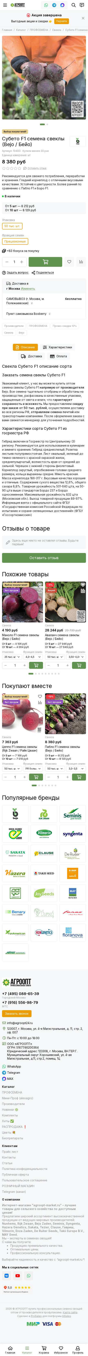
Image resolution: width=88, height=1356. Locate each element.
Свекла (56, 29)
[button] (42, 124)
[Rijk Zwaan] (44, 814)
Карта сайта (70, 1312)
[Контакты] (82, 5)
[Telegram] (54, 5)
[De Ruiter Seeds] (73, 853)
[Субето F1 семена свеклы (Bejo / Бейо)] (44, 78)
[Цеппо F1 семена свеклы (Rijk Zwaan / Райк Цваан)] (22, 713)
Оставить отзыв (44, 558)
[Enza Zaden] (15, 833)
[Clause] (44, 853)
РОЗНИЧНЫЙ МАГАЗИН (18, 1186)
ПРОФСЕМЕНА (39, 29)
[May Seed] (73, 893)
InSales (66, 1316)
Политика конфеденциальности (24, 1169)
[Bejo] (78, 141)
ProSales (36, 1316)
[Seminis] (73, 814)
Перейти (61, 21)
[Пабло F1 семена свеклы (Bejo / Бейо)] (65, 713)
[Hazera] (15, 873)
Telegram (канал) (14, 1191)
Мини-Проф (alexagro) (17, 1098)
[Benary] (15, 913)
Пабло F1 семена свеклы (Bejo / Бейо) (62, 748)
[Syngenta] (73, 833)
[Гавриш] (15, 893)
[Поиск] (74, 5)
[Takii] (44, 873)
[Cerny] (44, 913)
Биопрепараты (12, 1138)
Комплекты (10, 1115)
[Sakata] (15, 853)
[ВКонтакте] (6, 1275)
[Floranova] (73, 932)
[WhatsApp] (46, 5)
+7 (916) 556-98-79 (20, 1002)
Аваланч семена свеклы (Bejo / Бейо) (62, 636)
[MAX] (62, 5)
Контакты (9, 1157)
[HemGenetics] (44, 932)
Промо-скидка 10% (65, 325)
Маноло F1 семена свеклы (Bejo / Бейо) (20, 636)
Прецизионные (15, 241)
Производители (14, 325)
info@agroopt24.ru (20, 1023)
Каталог (21, 29)
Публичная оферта (15, 1174)
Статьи (7, 1163)
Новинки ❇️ (10, 1109)
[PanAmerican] (15, 932)
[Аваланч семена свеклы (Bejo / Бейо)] (65, 602)
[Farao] (73, 913)
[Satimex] (15, 952)
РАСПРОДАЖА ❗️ (14, 1126)
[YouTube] (17, 1275)
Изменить (28, 288)
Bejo (21, 332)
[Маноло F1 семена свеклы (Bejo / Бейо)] (22, 602)
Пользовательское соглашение (24, 1180)
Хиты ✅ (8, 1121)
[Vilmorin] (44, 833)
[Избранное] (69, 262)
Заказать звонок (16, 1013)
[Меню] (5, 5)
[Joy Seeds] (44, 893)
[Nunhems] (73, 873)
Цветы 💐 (9, 1132)
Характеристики (60, 347)
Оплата (61, 356)
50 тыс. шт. (12, 226)
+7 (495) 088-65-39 (20, 994)
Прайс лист (10, 1151)
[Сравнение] (81, 262)
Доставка (35, 356)
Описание (28, 347)
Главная (7, 29)
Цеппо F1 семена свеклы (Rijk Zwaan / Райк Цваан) (19, 748)
